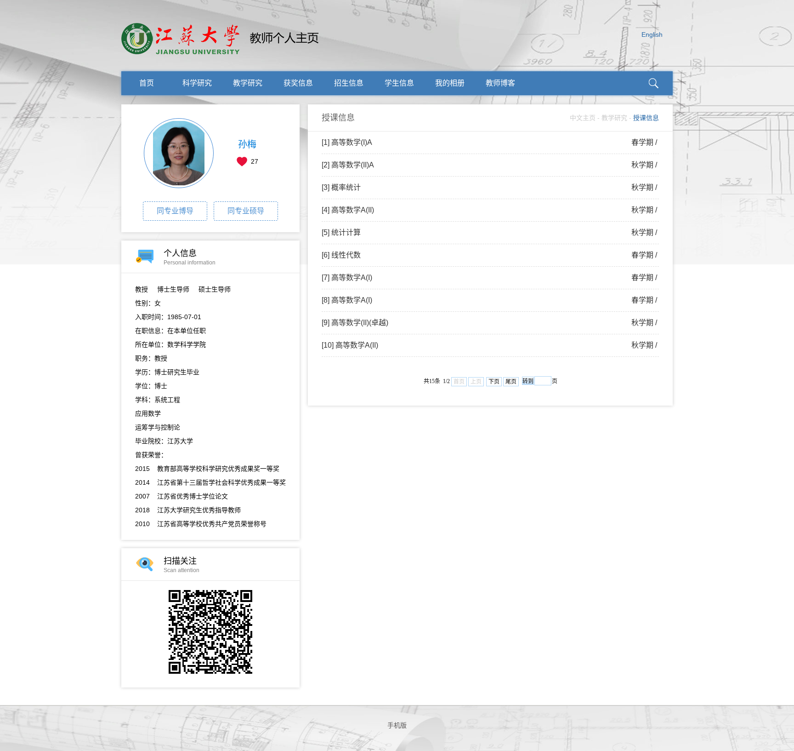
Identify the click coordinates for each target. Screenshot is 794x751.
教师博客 (500, 83)
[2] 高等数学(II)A (490, 165)
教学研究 (247, 83)
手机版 (397, 725)
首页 (146, 83)
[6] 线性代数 (490, 255)
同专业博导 (175, 211)
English (652, 34)
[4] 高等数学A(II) (490, 210)
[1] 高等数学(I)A (490, 142)
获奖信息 (298, 83)
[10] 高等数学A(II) (490, 345)
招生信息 (348, 83)
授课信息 (646, 117)
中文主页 (583, 117)
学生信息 (399, 83)
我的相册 (450, 83)
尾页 (510, 381)
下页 (493, 381)
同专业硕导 (245, 211)
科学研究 (197, 83)
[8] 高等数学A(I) (490, 300)
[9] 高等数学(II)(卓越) (490, 323)
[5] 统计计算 (490, 232)
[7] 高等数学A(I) (490, 277)
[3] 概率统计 (490, 187)
